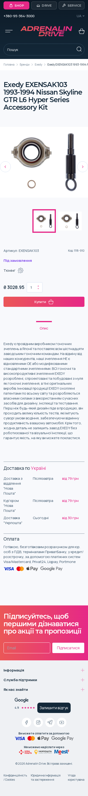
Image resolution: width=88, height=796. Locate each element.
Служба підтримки (20, 679)
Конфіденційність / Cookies (15, 777)
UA (79, 15)
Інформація (14, 670)
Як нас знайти (16, 689)
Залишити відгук (54, 707)
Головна (9, 65)
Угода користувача (76, 777)
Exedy (38, 65)
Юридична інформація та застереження (46, 777)
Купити (40, 301)
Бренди (25, 65)
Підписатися (68, 647)
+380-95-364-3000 (19, 15)
